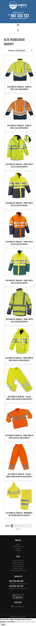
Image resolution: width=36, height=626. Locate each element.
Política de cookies (18, 568)
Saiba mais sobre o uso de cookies (25, 622)
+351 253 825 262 (16, 581)
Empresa (18, 544)
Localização (18, 548)
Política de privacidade (18, 566)
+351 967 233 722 (16, 586)
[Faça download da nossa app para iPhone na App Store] (18, 598)
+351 (18, 15)
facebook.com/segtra (19, 606)
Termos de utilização (18, 564)
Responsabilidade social (18, 546)
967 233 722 (20, 15)
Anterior (7, 526)
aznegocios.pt (22, 617)
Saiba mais (19, 71)
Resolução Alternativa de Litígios (18, 570)
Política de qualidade (18, 560)
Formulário (18, 550)
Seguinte (18, 529)
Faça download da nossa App (18, 594)
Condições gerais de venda (18, 562)
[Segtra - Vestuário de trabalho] (18, 8)
